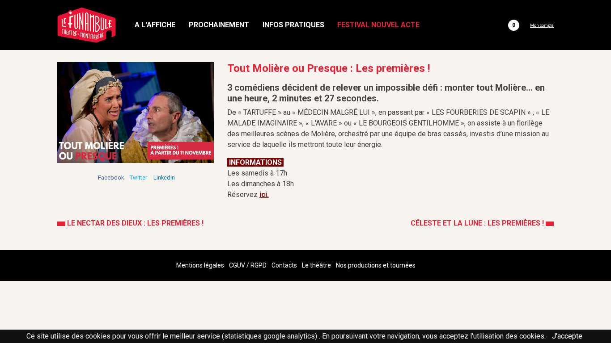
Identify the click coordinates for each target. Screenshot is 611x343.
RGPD (258, 265)
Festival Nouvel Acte (378, 25)
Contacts (284, 265)
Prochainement (219, 25)
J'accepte (567, 336)
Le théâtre (316, 265)
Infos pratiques (293, 25)
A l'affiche (155, 25)
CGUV (237, 265)
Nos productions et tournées (376, 265)
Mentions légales (200, 265)
